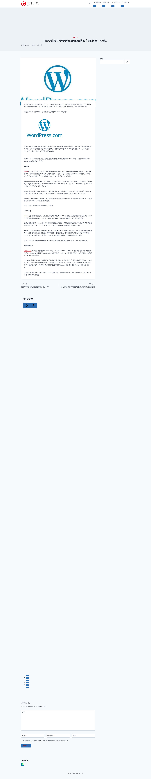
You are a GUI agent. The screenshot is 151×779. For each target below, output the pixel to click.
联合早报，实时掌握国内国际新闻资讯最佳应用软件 (78, 285)
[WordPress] (22, 764)
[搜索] (127, 62)
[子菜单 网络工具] (103, 6)
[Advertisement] (75, 20)
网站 (74, 736)
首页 (90, 3)
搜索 (101, 59)
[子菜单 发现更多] (112, 6)
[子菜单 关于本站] (122, 6)
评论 (24, 712)
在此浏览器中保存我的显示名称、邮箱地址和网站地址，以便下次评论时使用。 (46, 740)
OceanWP (27, 251)
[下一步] (33, 305)
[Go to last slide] (26, 305)
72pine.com (27, 45)
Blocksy (26, 216)
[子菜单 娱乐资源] (94, 6)
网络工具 (75, 37)
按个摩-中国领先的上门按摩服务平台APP (35, 285)
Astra (26, 171)
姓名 (24, 736)
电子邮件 (51, 736)
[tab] (27, 675)
